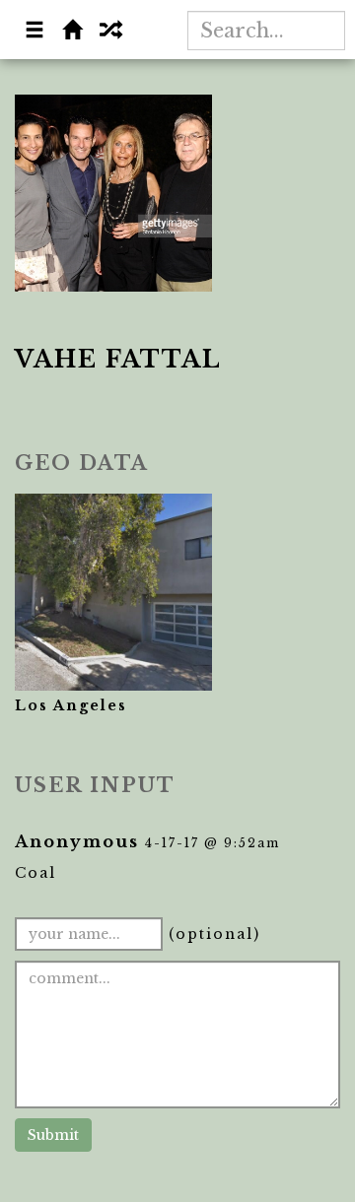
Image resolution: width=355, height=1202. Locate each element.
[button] (35, 31)
